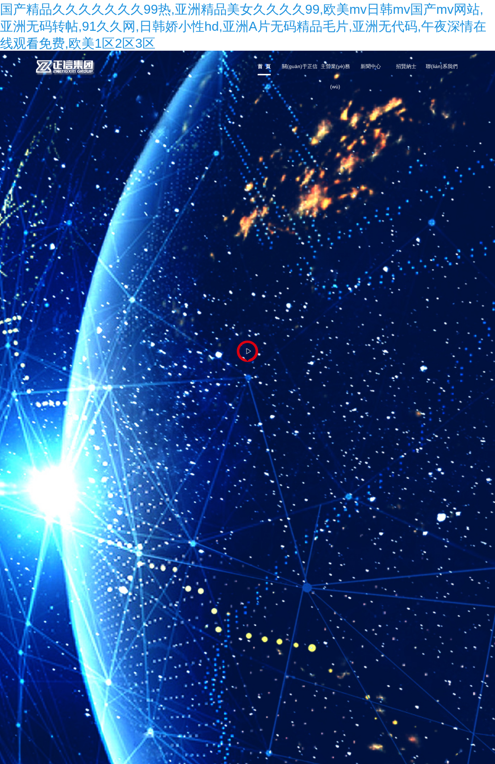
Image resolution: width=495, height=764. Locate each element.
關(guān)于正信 (299, 66)
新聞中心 (371, 66)
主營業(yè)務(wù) (335, 70)
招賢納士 (406, 66)
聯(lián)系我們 (442, 66)
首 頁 (264, 66)
